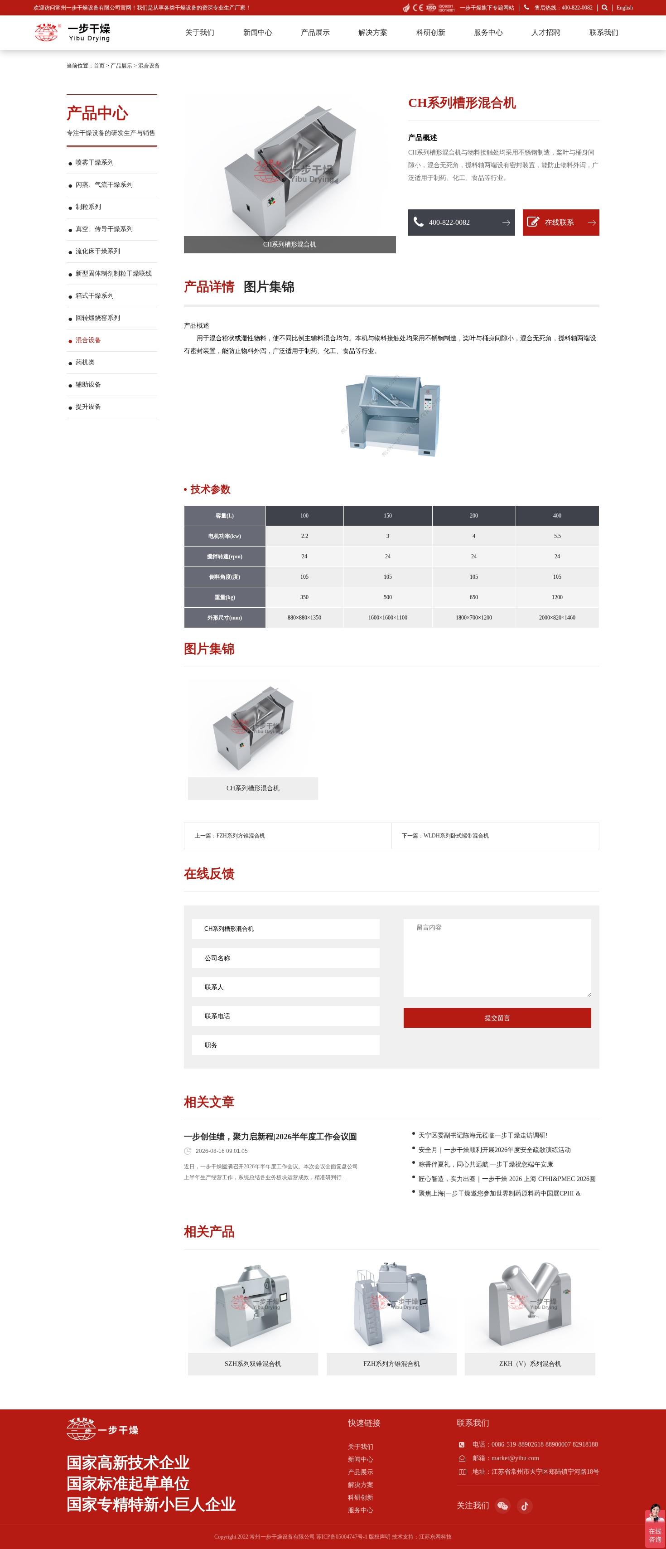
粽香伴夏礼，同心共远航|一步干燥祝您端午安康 (486, 1164)
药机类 (85, 362)
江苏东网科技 (435, 1537)
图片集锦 (269, 287)
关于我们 (199, 32)
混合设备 (149, 66)
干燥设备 (186, 8)
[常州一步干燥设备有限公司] (72, 24)
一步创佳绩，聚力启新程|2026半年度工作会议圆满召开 (270, 1137)
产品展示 (315, 32)
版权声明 (380, 1537)
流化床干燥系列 (98, 251)
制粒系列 (88, 206)
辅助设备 (88, 384)
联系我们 (603, 32)
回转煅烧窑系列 (98, 318)
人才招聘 (545, 32)
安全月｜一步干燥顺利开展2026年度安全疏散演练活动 (495, 1150)
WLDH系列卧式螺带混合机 (456, 836)
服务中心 (488, 32)
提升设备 (88, 406)
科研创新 (430, 32)
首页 (99, 66)
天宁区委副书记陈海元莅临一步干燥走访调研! (483, 1135)
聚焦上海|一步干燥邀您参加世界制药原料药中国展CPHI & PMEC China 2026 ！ (500, 1194)
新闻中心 (257, 32)
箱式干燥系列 (95, 295)
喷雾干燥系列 (95, 162)
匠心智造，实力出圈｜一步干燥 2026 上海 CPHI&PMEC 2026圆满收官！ (507, 1180)
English (625, 8)
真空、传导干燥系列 (104, 229)
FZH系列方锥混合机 (241, 836)
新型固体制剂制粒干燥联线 (114, 273)
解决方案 (372, 32)
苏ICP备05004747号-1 (341, 1537)
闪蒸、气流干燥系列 (104, 184)
